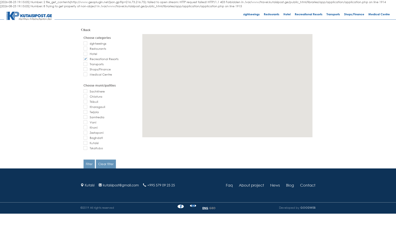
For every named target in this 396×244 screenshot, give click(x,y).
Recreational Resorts (308, 14)
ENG (205, 208)
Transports (333, 14)
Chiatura (96, 96)
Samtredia (97, 117)
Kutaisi (94, 143)
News (275, 185)
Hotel (287, 14)
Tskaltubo (96, 148)
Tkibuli (94, 101)
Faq (229, 185)
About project (251, 185)
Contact (307, 185)
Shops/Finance (354, 14)
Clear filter (106, 164)
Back (86, 30)
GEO (212, 208)
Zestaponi (97, 132)
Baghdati (96, 138)
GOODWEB (307, 207)
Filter (89, 164)
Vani (93, 122)
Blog (290, 185)
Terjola (94, 112)
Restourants (271, 14)
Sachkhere (97, 91)
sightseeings (251, 14)
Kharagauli (97, 107)
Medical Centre (379, 14)
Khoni (94, 127)
